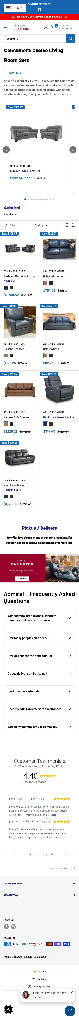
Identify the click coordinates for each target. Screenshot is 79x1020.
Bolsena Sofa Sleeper (16, 417)
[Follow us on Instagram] (13, 926)
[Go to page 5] (38, 199)
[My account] (46, 27)
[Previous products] (6, 149)
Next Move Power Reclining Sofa (14, 487)
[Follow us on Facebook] (6, 926)
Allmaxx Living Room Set (25, 170)
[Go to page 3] (32, 199)
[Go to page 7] (44, 199)
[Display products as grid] (67, 225)
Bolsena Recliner (14, 348)
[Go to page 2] (28, 199)
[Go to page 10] (53, 199)
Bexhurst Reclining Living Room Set (19, 278)
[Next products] (72, 149)
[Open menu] (5, 27)
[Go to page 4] (35, 199)
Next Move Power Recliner (59, 417)
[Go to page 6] (41, 199)
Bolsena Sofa (51, 348)
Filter (12, 225)
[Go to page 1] (25, 199)
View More (14, 72)
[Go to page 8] (47, 199)
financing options (34, 699)
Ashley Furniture (20, 165)
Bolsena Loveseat (54, 276)
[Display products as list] (73, 225)
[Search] (70, 38)
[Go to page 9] (50, 199)
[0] (53, 27)
